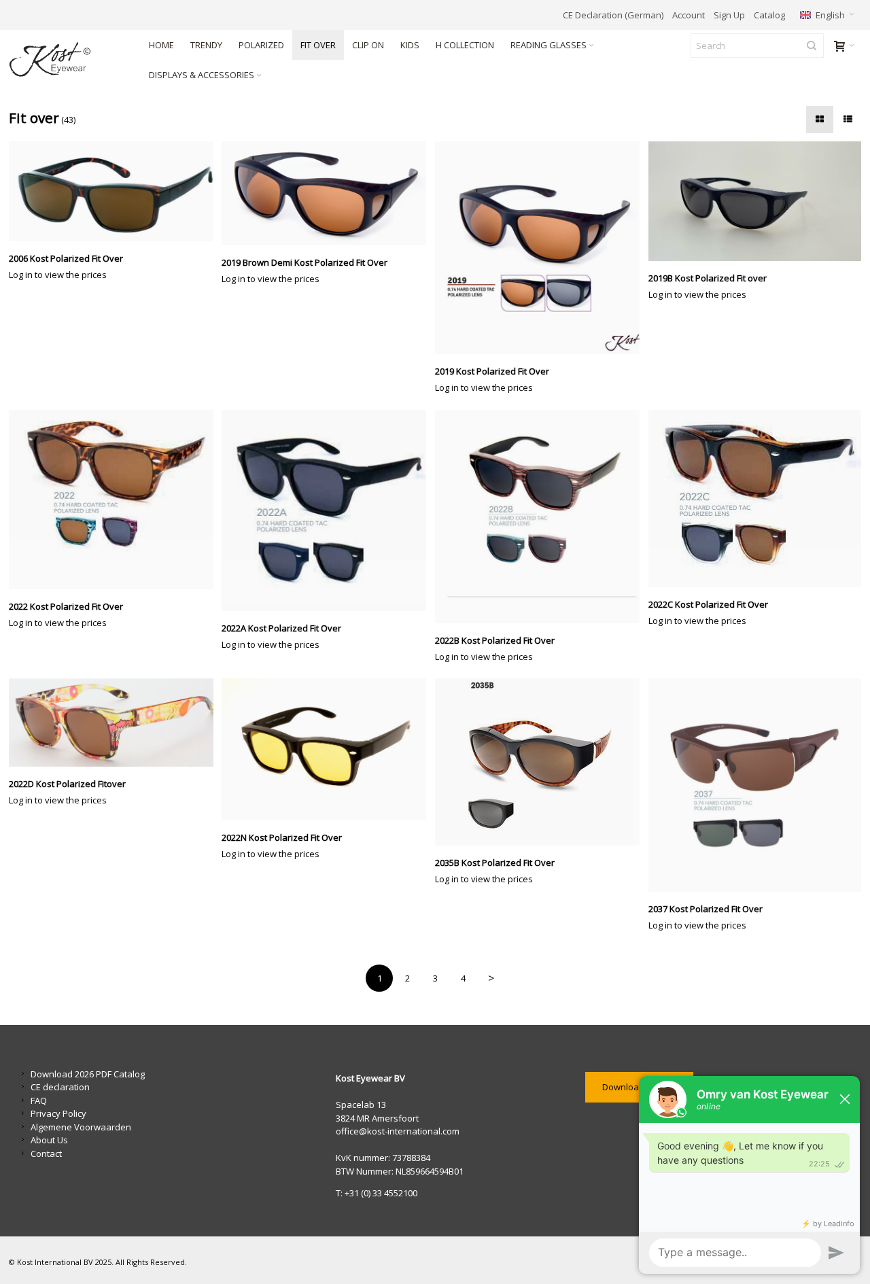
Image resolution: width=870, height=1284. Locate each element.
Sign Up (729, 15)
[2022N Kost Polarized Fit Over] (328, 749)
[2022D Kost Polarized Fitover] (115, 722)
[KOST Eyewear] (67, 59)
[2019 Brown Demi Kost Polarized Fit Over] (328, 193)
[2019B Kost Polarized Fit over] (755, 201)
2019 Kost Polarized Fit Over (492, 371)
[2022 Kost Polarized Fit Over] (115, 499)
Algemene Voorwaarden (81, 1127)
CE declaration (60, 1087)
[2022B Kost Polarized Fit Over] (541, 516)
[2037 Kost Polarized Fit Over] (755, 785)
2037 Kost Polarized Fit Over (705, 909)
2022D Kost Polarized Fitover (67, 784)
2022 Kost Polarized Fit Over (66, 606)
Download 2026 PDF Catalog (88, 1074)
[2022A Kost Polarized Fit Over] (328, 510)
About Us (49, 1140)
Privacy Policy (58, 1113)
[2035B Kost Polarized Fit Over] (541, 762)
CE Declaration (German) (613, 15)
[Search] (811, 45)
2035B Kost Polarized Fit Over (495, 862)
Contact (46, 1153)
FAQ (39, 1100)
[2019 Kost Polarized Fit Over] (541, 248)
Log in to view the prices (58, 274)
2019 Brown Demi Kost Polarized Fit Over (304, 262)
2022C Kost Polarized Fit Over (708, 604)
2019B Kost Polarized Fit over (707, 278)
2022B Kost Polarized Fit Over (495, 640)
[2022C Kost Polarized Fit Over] (755, 498)
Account (688, 15)
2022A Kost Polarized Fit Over (281, 628)
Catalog (769, 15)
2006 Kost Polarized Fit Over (66, 258)
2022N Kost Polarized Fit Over (282, 837)
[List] (847, 119)
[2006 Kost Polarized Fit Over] (115, 191)
